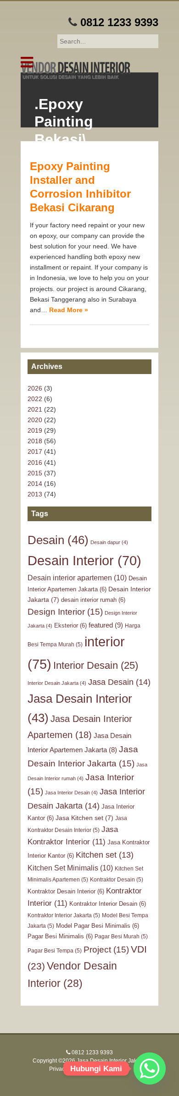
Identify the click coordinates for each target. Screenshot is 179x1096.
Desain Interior (84, 560)
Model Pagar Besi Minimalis (97, 925)
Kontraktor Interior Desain (107, 903)
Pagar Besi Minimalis (60, 936)
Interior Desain (95, 665)
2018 (35, 441)
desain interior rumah (93, 599)
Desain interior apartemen (77, 577)
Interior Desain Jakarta (57, 683)
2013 (35, 494)
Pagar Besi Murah (121, 936)
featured (106, 625)
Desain (58, 540)
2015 (35, 473)
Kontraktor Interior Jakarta (64, 915)
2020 (35, 420)
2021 (35, 409)
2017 (35, 451)
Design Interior (65, 612)
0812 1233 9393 (119, 22)
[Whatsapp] (150, 1068)
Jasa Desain (119, 682)
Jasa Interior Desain (71, 792)
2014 (35, 483)
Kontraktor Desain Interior (66, 891)
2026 (35, 388)
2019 (35, 430)
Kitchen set (105, 854)
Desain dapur (109, 542)
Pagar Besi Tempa (55, 950)
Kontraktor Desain (116, 879)
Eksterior (70, 625)
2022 (35, 398)
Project (106, 949)
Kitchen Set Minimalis (70, 868)
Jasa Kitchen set (84, 817)
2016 (35, 462)
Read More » (68, 310)
